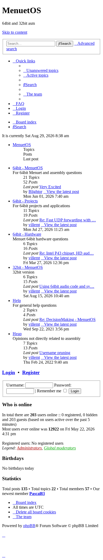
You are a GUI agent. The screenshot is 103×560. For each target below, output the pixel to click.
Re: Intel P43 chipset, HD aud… (66, 253)
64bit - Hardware (27, 234)
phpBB (29, 525)
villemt (34, 224)
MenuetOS (22, 144)
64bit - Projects (25, 201)
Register (31, 372)
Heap (17, 333)
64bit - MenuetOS (28, 168)
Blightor (35, 191)
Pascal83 (37, 493)
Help (17, 300)
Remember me (49, 391)
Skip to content (14, 32)
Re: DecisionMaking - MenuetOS (67, 319)
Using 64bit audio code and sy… (66, 286)
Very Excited (50, 187)
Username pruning (54, 352)
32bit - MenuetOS (28, 267)
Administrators (29, 448)
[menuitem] (40, 70)
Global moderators (60, 448)
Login (8, 372)
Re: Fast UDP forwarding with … (67, 220)
